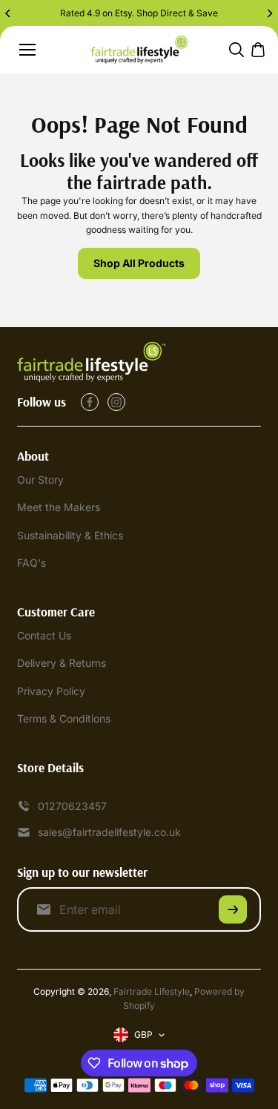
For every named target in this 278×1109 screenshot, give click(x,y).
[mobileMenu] (27, 49)
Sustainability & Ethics (70, 535)
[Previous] (9, 13)
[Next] (269, 13)
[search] (236, 50)
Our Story (40, 479)
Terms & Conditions (63, 718)
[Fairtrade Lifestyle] (139, 50)
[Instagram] (116, 402)
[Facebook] (90, 402)
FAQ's (31, 562)
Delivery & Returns (61, 662)
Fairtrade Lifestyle (151, 991)
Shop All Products (139, 263)
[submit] (233, 909)
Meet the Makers (58, 507)
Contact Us (44, 635)
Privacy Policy (51, 691)
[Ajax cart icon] (258, 50)
